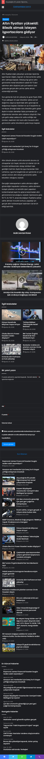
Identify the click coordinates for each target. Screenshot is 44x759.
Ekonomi (15, 15)
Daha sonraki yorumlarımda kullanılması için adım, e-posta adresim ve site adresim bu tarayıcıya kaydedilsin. (21, 434)
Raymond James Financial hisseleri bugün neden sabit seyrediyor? (19, 462)
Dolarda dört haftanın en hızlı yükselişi (11, 358)
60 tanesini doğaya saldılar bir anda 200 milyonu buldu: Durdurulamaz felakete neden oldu (21, 636)
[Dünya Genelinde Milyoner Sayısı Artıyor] (11, 314)
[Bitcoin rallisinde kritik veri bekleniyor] (8, 601)
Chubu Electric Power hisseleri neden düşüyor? (10, 336)
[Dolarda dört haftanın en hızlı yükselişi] (11, 349)
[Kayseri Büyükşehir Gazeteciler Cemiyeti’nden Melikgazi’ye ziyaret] (8, 491)
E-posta (5, 414)
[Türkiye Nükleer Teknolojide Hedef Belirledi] (32, 314)
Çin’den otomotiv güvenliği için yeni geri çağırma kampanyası (27, 501)
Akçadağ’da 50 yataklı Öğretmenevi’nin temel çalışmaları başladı (25, 480)
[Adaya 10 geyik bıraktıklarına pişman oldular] (8, 647)
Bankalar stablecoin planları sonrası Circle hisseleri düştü (32, 347)
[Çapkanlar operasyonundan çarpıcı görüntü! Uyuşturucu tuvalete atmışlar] (8, 555)
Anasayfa (7, 15)
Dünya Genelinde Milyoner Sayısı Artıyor (11, 323)
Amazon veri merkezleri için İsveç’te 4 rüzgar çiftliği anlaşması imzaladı (20, 470)
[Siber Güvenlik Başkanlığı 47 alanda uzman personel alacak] (8, 610)
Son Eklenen (22, 454)
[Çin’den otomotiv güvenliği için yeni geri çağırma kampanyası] (8, 502)
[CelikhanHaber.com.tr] (22, 7)
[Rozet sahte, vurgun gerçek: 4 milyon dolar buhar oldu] (8, 513)
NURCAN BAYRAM (11, 37)
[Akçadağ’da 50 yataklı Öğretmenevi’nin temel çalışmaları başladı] (8, 481)
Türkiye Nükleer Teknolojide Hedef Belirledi (30, 324)
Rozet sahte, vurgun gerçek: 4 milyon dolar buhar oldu (28, 511)
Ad (3, 406)
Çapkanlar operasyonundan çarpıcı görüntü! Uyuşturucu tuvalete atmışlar (28, 554)
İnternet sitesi (7, 423)
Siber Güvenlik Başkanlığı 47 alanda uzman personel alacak (27, 610)
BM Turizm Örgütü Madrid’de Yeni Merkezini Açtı (30, 336)
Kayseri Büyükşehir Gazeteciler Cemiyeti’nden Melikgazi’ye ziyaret (27, 490)
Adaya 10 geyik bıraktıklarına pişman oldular (28, 645)
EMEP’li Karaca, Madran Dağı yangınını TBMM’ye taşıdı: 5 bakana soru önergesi (21, 521)
